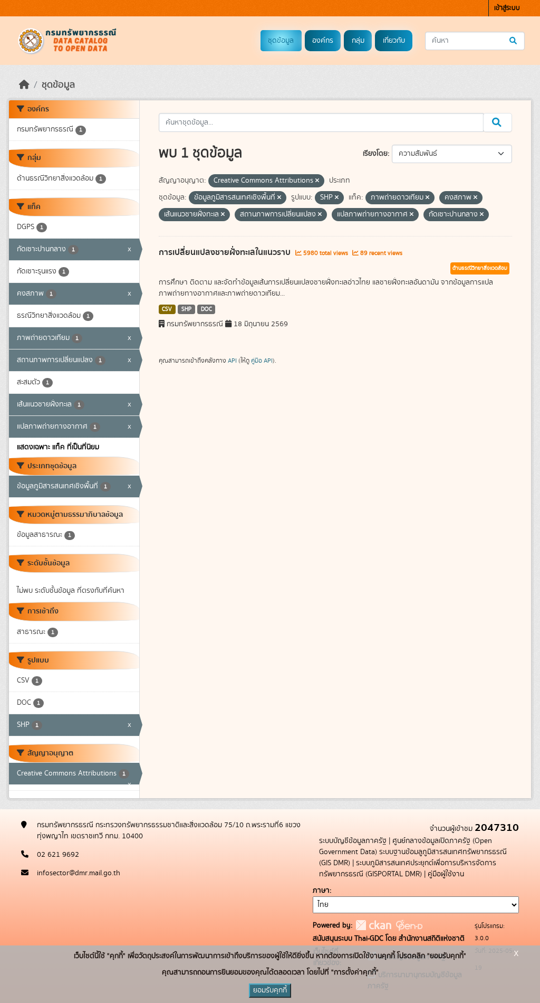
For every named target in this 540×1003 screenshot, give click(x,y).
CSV (167, 309)
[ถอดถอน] (317, 181)
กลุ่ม (358, 40)
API (232, 360)
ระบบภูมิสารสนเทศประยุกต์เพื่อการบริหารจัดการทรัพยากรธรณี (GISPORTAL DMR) (407, 868)
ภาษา (321, 890)
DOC (206, 309)
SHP (186, 309)
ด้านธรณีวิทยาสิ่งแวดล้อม (479, 268)
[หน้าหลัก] (24, 85)
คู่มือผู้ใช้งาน (446, 874)
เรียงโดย (375, 153)
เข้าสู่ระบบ (507, 8)
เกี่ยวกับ (394, 40)
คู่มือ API (262, 360)
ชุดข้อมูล (281, 40)
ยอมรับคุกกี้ (270, 990)
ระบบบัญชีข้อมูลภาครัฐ (353, 841)
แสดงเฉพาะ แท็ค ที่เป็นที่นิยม (58, 447)
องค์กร (322, 40)
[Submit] (514, 41)
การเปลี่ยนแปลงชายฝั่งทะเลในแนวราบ (226, 252)
